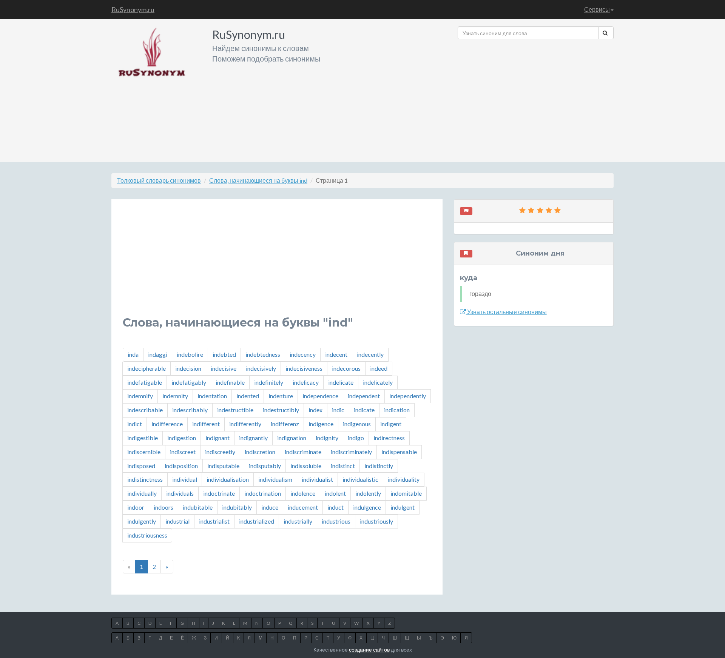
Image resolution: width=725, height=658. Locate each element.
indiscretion (260, 451)
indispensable (399, 451)
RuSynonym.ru (132, 9)
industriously (376, 521)
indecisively (261, 368)
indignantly (253, 437)
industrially (298, 521)
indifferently (245, 423)
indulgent (402, 507)
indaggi (157, 354)
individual (184, 479)
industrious (336, 521)
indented (247, 395)
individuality (404, 479)
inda (133, 354)
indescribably (190, 409)
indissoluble (305, 465)
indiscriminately (351, 451)
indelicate (340, 382)
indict (134, 423)
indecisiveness (303, 368)
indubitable (198, 507)
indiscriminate (303, 451)
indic (338, 409)
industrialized (256, 521)
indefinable (230, 382)
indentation (212, 395)
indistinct (343, 465)
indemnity (175, 395)
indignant (217, 437)
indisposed (141, 465)
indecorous (346, 368)
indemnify (140, 395)
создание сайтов (369, 649)
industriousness (147, 535)
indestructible (235, 409)
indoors (163, 507)
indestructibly (281, 409)
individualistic (360, 479)
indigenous (357, 423)
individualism (275, 479)
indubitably (237, 507)
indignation (291, 437)
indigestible (142, 437)
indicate (364, 409)
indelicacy (306, 382)
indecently (370, 354)
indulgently (141, 521)
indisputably (265, 465)
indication (397, 409)
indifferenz (285, 423)
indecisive (223, 368)
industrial (177, 521)
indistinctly (378, 465)
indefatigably (188, 382)
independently (407, 395)
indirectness (389, 437)
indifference (167, 423)
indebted (224, 354)
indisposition (181, 465)
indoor (135, 507)
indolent (335, 493)
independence (320, 395)
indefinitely (268, 382)
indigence (321, 423)
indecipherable (146, 368)
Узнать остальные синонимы (506, 311)
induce (269, 507)
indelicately (378, 382)
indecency (303, 354)
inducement (303, 507)
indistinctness (145, 479)
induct (335, 507)
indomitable (406, 493)
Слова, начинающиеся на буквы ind (258, 180)
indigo (356, 437)
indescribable (145, 409)
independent (364, 395)
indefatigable (144, 382)
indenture (280, 395)
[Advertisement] (536, 98)
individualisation (228, 479)
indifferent (206, 423)
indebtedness (262, 354)
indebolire (190, 354)
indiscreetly (220, 451)
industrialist (214, 521)
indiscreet (183, 451)
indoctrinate (219, 493)
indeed (378, 368)
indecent (336, 354)
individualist (317, 479)
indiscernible (143, 451)
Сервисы (597, 9)
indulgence (367, 507)
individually (142, 493)
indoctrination (262, 493)
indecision (188, 368)
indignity (327, 437)
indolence (302, 493)
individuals (180, 493)
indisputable (223, 465)
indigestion (181, 437)
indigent (390, 423)
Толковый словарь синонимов (159, 180)
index (315, 409)
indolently (368, 493)
